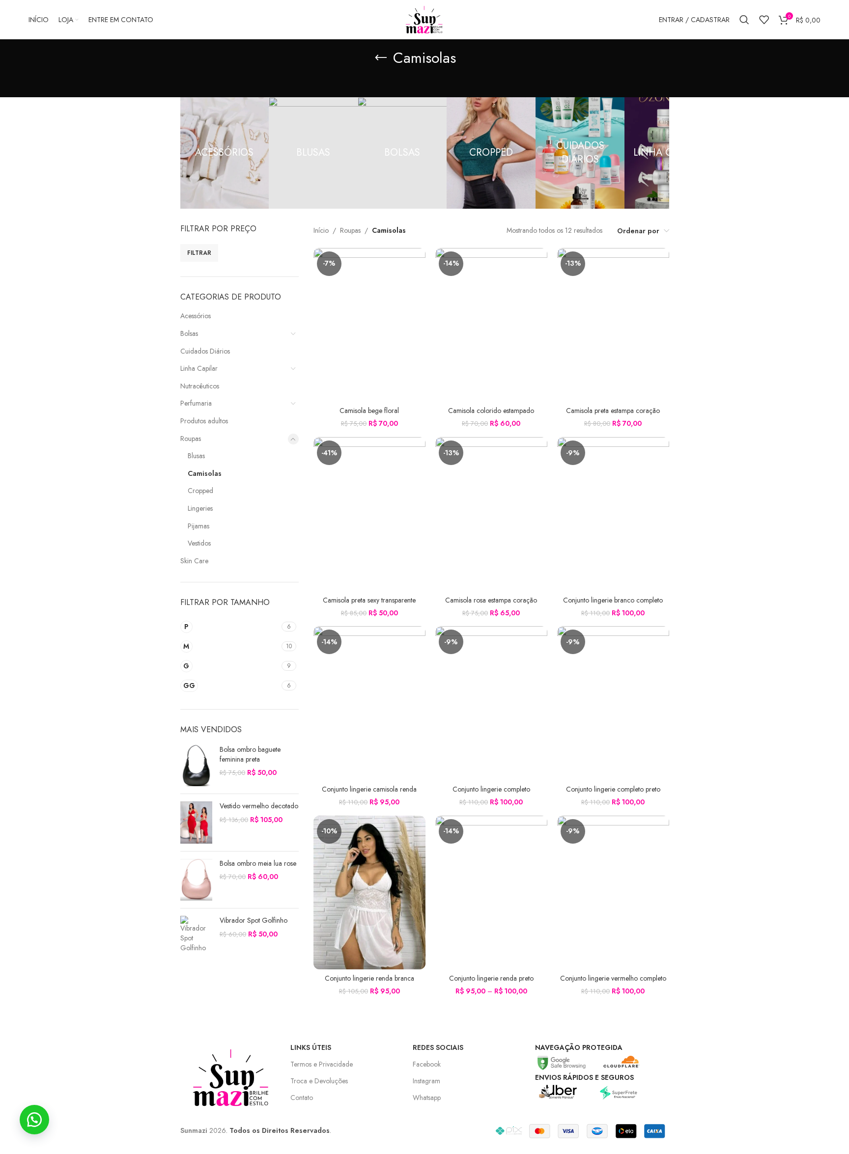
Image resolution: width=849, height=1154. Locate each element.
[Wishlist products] (764, 19)
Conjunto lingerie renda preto (491, 978)
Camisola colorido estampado (491, 410)
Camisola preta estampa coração (613, 410)
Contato (301, 1097)
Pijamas (198, 526)
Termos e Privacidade (321, 1064)
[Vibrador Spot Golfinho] (196, 934)
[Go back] (380, 58)
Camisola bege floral (369, 410)
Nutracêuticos (199, 386)
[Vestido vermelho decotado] (196, 822)
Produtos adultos (204, 421)
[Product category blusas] (313, 153)
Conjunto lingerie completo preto (613, 789)
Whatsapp (427, 1097)
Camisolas (205, 473)
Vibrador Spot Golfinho (253, 920)
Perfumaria (196, 403)
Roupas (190, 438)
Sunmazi (193, 1130)
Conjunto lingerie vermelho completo (613, 978)
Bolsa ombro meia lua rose (258, 863)
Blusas (196, 456)
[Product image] (369, 325)
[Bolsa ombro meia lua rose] (196, 880)
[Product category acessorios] (224, 153)
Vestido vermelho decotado (259, 806)
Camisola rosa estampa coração (491, 600)
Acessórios (195, 316)
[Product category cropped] (491, 153)
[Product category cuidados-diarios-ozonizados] (580, 153)
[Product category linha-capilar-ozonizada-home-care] (668, 153)
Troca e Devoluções (319, 1081)
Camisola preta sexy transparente (369, 600)
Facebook (427, 1064)
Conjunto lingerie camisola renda (369, 789)
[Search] (744, 19)
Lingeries (200, 508)
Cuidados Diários (205, 351)
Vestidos (199, 543)
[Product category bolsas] (402, 153)
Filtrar (199, 252)
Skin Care (194, 561)
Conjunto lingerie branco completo (613, 600)
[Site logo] (424, 19)
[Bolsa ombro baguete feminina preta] (196, 765)
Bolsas (189, 333)
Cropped (200, 490)
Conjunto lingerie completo (491, 789)
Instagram (426, 1081)
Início (321, 230)
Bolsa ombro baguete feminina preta (250, 754)
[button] (34, 1119)
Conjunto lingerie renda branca (369, 978)
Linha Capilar (199, 368)
